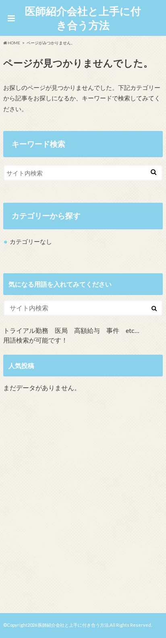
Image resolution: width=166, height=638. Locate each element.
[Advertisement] (83, 504)
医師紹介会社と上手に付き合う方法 (83, 17)
